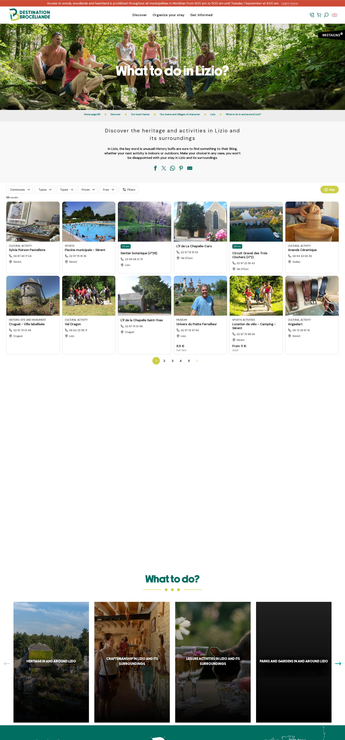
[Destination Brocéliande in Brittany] (26, 15)
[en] (335, 15)
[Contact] (312, 17)
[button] (326, 15)
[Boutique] (319, 17)
